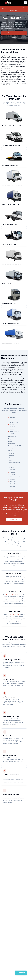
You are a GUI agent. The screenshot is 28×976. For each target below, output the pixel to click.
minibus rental (7, 578)
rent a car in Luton (14, 614)
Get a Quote (14, 37)
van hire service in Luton (12, 594)
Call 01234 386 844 (15, 33)
